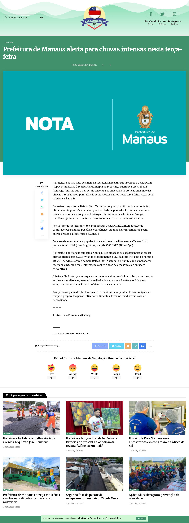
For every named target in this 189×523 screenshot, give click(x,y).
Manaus (9, 42)
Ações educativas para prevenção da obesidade (154, 496)
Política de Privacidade (90, 518)
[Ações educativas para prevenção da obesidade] (157, 474)
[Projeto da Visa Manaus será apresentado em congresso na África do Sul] (157, 418)
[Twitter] (162, 17)
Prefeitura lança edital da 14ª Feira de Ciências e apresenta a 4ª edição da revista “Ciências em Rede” (92, 442)
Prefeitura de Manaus (77, 333)
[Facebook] (151, 17)
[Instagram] (174, 17)
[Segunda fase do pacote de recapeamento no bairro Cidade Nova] (94, 474)
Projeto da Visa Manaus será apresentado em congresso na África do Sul (156, 442)
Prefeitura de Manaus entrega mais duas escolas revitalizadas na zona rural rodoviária (31, 498)
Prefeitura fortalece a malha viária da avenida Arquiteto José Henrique (29, 440)
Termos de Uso (113, 518)
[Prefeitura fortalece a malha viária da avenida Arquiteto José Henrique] (31, 418)
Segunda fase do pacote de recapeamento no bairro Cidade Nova (92, 496)
